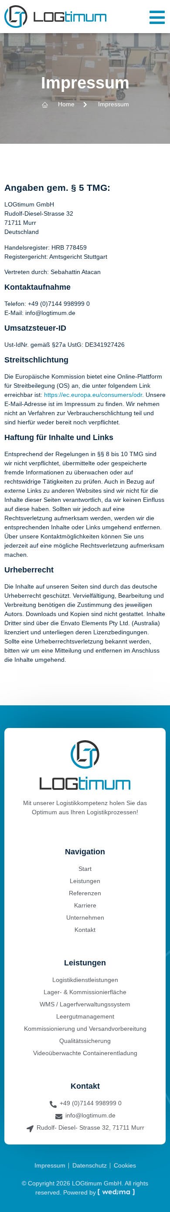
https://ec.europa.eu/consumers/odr (93, 394)
